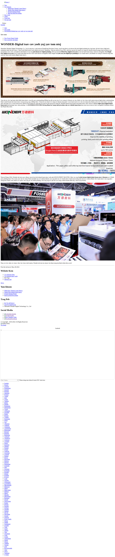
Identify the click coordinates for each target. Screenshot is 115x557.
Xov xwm (7, 15)
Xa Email (3, 325)
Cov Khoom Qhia (9, 274)
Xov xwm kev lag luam (11, 40)
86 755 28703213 (9, 303)
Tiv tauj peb (7, 20)
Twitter (12, 315)
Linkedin (13, 314)
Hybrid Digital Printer (14, 11)
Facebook (14, 319)
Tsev (5, 5)
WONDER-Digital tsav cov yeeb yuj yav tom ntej (18, 31)
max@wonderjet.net (10, 304)
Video (6, 16)
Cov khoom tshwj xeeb (11, 276)
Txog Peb (7, 18)
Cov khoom (7, 7)
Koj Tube (14, 317)
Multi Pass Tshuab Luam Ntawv (17, 8)
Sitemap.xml (7, 279)
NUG (2, 283)
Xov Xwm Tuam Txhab (11, 38)
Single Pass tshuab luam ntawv (16, 10)
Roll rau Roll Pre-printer (15, 13)
